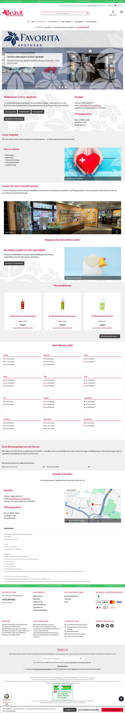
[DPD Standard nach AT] (99, 607)
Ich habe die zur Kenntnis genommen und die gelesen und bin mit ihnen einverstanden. (64, 669)
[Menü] (10, 694)
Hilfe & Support (38, 596)
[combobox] (63, 13)
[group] (62, 59)
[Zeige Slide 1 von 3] (59, 87)
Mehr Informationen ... (9, 711)
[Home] (28, 21)
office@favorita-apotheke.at (90, 105)
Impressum (67, 599)
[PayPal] (99, 597)
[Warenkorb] (121, 12)
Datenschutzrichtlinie (71, 662)
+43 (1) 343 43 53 (92, 5)
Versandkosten (38, 607)
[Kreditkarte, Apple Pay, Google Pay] (109, 602)
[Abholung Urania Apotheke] (106, 607)
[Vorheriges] (3, 311)
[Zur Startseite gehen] (12, 13)
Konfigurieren (70, 710)
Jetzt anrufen (10, 112)
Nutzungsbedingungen (85, 662)
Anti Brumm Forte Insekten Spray (23, 316)
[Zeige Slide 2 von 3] (62, 87)
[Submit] (80, 658)
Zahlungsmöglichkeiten (40, 610)
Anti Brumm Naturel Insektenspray (62, 316)
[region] (62, 59)
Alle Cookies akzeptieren (112, 710)
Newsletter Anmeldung (14, 119)
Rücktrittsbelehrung (39, 604)
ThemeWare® (81, 702)
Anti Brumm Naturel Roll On (102, 316)
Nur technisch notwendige (89, 710)
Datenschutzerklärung (71, 596)
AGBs (66, 601)
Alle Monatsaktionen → (110, 336)
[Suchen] (87, 13)
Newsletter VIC (38, 601)
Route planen (38, 112)
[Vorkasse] (113, 607)
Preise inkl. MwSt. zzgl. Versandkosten (23, 328)
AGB (73, 669)
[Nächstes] (121, 311)
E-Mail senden (24, 112)
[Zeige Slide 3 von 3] (65, 87)
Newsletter (36, 599)
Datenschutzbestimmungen (42, 669)
